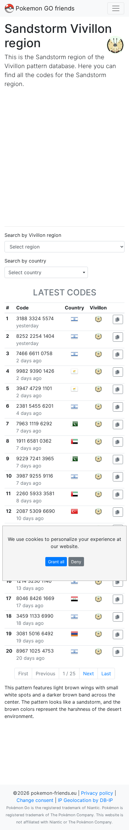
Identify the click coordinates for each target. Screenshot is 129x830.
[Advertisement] (64, 157)
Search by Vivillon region (32, 235)
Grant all (56, 561)
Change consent (34, 800)
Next (88, 673)
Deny (76, 561)
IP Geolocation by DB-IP (85, 800)
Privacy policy (97, 793)
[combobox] (46, 272)
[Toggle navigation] (115, 8)
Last (106, 673)
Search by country (25, 261)
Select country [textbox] (24, 272)
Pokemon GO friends (44, 8)
